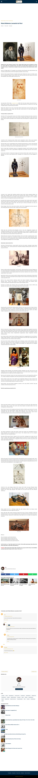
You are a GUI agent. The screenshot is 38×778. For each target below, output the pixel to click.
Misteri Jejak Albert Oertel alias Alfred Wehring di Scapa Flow (15, 734)
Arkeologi (3, 695)
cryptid (2, 700)
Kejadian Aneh (34, 695)
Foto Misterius (23, 695)
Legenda (8, 697)
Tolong (6, 729)
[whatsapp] (32, 574)
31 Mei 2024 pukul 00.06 (10, 636)
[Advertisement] (19, 12)
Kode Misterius (4, 697)
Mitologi (26, 697)
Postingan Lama (34, 671)
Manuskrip (18, 697)
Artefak (7, 695)
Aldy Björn (5, 647)
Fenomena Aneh (17, 695)
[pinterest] (23, 574)
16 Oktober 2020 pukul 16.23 (10, 626)
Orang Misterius (31, 697)
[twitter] (14, 574)
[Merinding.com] (19, 1)
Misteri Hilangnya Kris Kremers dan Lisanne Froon (13, 748)
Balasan (5, 622)
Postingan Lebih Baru (5, 671)
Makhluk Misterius (13, 697)
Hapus (7, 631)
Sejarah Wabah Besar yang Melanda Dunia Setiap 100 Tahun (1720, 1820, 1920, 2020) (19, 719)
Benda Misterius (11, 695)
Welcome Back (7, 715)
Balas (4, 644)
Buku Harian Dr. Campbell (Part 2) (11, 710)
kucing (8, 635)
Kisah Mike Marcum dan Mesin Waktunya (12, 705)
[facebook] (5, 574)
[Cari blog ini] (36, 1)
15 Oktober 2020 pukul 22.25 (8, 616)
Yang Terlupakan (8, 743)
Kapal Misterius (28, 695)
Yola (4, 614)
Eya (19, 683)
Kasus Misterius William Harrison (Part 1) (12, 724)
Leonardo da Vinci (15, 103)
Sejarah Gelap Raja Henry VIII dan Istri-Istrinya (13, 738)
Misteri (23, 697)
